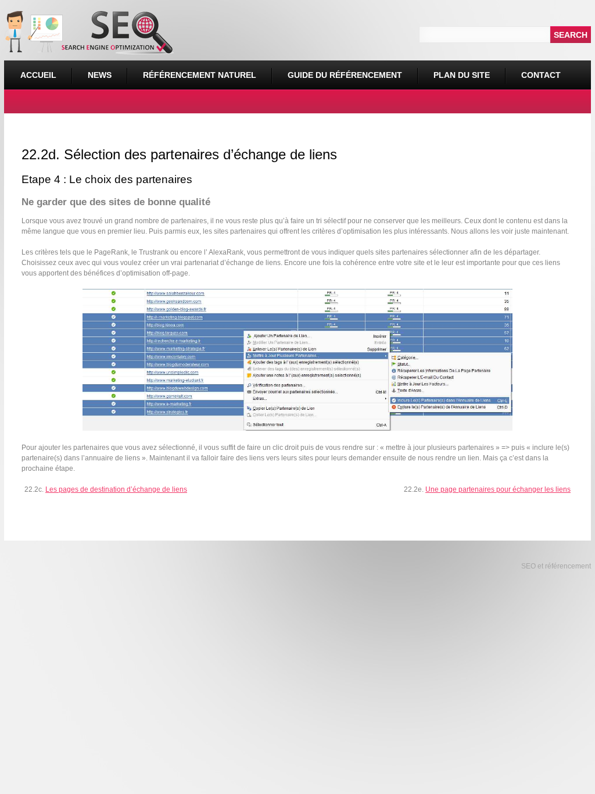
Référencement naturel (191, 70)
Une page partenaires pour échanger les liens (498, 489)
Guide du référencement (345, 75)
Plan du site (461, 75)
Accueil (38, 75)
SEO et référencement (555, 566)
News (100, 75)
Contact (541, 75)
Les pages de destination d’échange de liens (116, 489)
